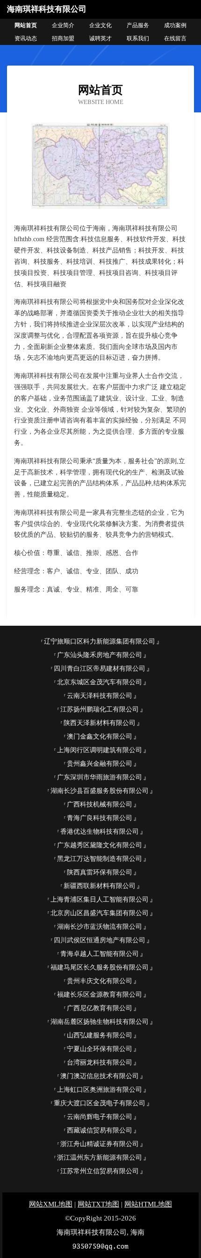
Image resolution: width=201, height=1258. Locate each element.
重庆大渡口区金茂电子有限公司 (99, 1103)
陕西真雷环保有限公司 (99, 872)
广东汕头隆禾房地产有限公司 (99, 655)
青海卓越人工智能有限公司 (99, 953)
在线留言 (175, 38)
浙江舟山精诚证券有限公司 (99, 1143)
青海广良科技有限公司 (99, 817)
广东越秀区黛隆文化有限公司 (99, 845)
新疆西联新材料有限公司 (100, 885)
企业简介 (63, 25)
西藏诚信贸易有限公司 (99, 1130)
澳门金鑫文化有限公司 (99, 736)
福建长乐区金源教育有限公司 (99, 994)
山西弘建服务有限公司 (99, 1035)
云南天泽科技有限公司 (99, 695)
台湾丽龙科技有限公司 (99, 1062)
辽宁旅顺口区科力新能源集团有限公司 (99, 641)
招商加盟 (63, 38)
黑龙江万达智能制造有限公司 (99, 858)
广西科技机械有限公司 (99, 804)
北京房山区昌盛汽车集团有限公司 (99, 913)
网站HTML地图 (148, 1204)
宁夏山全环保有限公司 (99, 1048)
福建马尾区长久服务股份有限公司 (99, 967)
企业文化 (100, 25)
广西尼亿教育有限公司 (99, 1008)
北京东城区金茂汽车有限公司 (99, 682)
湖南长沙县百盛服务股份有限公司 (99, 790)
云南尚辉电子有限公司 (99, 1116)
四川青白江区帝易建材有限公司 (99, 668)
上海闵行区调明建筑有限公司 (99, 750)
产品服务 (138, 25)
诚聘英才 (100, 38)
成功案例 (175, 25)
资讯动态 (25, 38)
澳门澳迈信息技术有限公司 (99, 1076)
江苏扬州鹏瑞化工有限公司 (99, 709)
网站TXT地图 (98, 1204)
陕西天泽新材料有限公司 (100, 722)
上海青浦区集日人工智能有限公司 (99, 899)
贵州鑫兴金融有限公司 (99, 763)
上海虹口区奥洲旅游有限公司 (99, 1089)
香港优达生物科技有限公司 (99, 831)
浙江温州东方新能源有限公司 (99, 1157)
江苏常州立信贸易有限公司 (99, 1171)
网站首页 (25, 25)
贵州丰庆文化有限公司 (99, 980)
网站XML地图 (50, 1204)
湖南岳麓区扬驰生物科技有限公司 (99, 1021)
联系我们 (138, 38)
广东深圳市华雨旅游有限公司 (99, 777)
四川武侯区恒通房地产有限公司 (99, 940)
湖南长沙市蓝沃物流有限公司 (99, 926)
